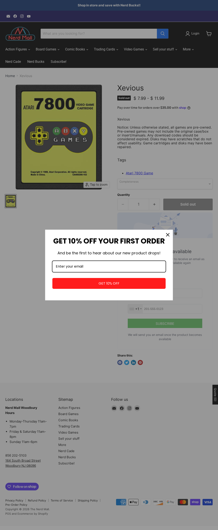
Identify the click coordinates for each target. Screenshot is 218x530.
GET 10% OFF (109, 283)
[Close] (168, 235)
